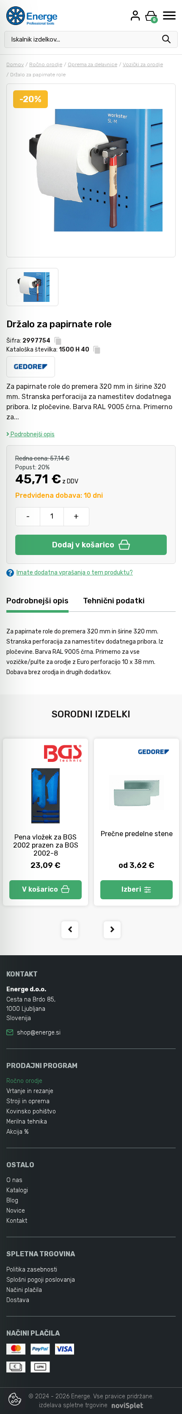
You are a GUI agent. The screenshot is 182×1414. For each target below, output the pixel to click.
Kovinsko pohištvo (31, 1111)
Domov (15, 64)
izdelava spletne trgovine (73, 1405)
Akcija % (17, 1131)
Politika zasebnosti (31, 1269)
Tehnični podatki (114, 600)
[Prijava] (136, 15)
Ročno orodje (45, 64)
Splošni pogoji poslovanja (40, 1279)
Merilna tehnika (26, 1121)
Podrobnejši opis (32, 434)
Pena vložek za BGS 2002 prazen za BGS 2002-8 (45, 845)
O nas (14, 1180)
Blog (12, 1200)
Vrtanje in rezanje (29, 1091)
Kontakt (16, 1220)
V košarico (40, 889)
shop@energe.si (39, 1032)
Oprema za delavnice (92, 64)
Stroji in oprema (28, 1101)
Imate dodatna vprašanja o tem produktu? (75, 572)
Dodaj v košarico (83, 544)
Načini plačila (24, 1290)
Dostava (17, 1300)
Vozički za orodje (143, 64)
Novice (15, 1210)
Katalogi (17, 1190)
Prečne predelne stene (137, 834)
